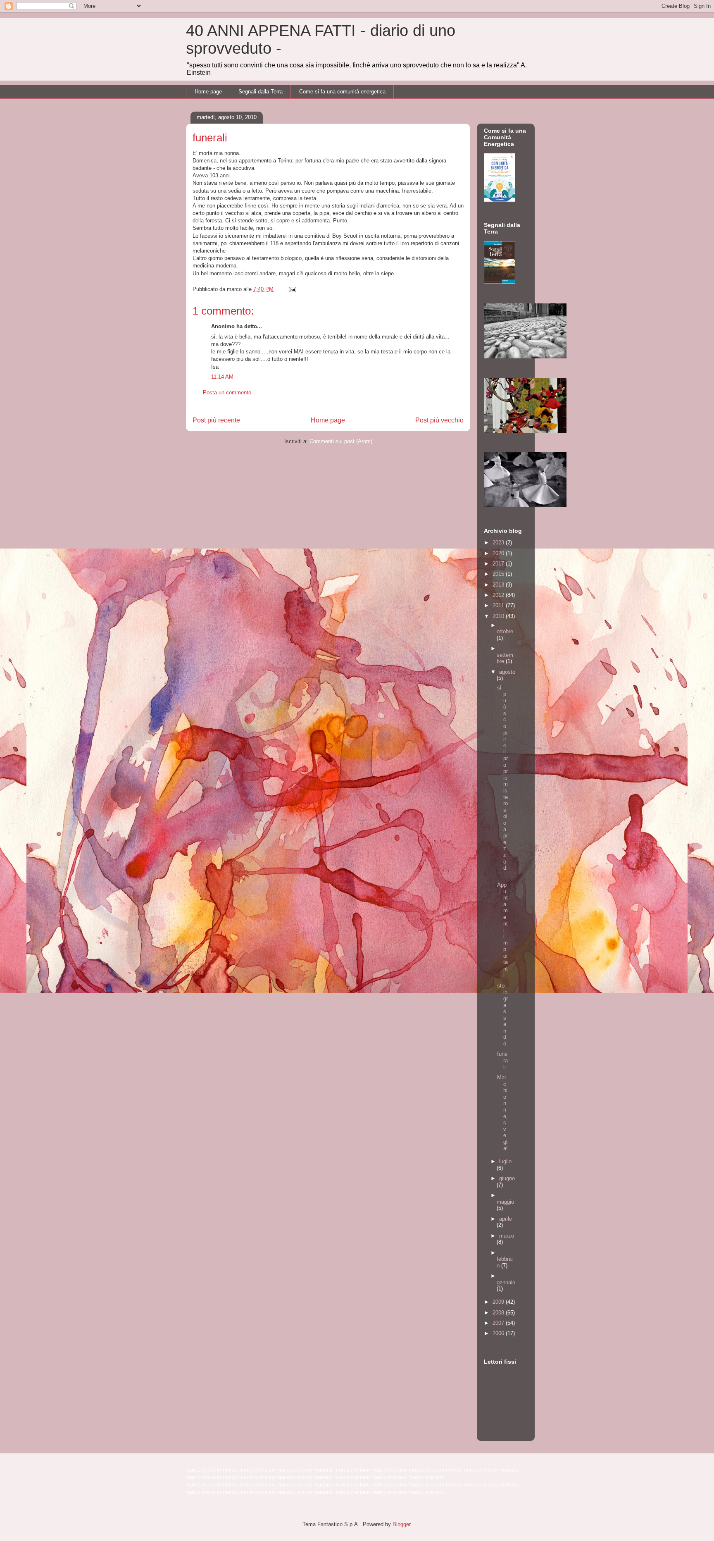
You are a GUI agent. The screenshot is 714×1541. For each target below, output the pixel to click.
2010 (499, 616)
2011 (499, 605)
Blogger (401, 1524)
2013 (499, 585)
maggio (505, 1202)
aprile (505, 1219)
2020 (499, 553)
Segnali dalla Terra (260, 91)
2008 (499, 1313)
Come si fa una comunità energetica (342, 91)
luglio (505, 1161)
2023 (499, 542)
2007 (499, 1323)
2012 (499, 595)
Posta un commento (227, 392)
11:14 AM (222, 377)
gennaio (506, 1282)
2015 (499, 574)
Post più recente (216, 420)
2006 (499, 1333)
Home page (208, 91)
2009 (499, 1302)
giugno (507, 1178)
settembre (505, 658)
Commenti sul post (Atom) (340, 441)
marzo (506, 1236)
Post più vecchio (439, 420)
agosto (507, 672)
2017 (499, 564)
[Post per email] (292, 289)
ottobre (505, 631)
